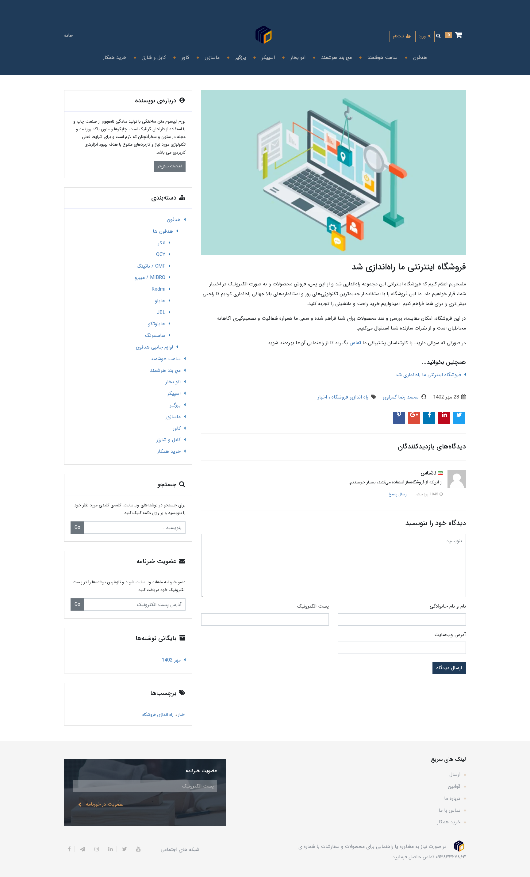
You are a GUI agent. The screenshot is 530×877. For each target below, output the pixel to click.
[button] (453, 36)
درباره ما (452, 798)
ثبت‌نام (399, 36)
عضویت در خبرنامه (104, 804)
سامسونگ (155, 335)
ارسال (454, 774)
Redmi (158, 289)
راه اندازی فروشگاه (349, 397)
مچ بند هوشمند (336, 57)
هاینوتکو (156, 324)
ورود (423, 36)
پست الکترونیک (313, 606)
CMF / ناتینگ (151, 266)
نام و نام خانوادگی (448, 606)
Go (77, 527)
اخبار (322, 397)
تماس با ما (449, 810)
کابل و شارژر (153, 57)
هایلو (160, 301)
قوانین (454, 786)
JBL (161, 312)
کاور (184, 57)
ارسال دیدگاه (449, 668)
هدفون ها (163, 231)
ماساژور (211, 57)
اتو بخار (297, 57)
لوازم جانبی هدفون (154, 347)
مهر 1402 (171, 660)
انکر (161, 243)
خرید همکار (114, 57)
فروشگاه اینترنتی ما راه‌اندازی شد (428, 375)
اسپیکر (267, 57)
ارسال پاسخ (398, 494)
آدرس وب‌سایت (450, 635)
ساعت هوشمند (382, 57)
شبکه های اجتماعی (180, 849)
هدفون (419, 57)
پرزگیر (240, 57)
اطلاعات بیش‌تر (170, 166)
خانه (68, 35)
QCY (160, 254)
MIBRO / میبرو (150, 277)
